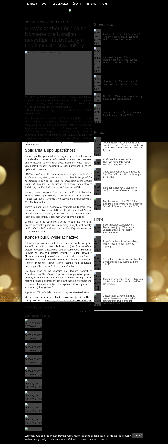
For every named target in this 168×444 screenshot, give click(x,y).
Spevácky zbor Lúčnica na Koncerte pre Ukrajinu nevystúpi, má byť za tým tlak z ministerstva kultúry (58, 302)
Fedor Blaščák (81, 252)
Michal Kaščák (81, 141)
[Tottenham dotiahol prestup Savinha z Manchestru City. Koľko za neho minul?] (97, 262)
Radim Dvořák (59, 252)
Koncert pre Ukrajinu (51, 297)
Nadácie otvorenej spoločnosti (42, 256)
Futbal (91, 4)
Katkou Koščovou (82, 106)
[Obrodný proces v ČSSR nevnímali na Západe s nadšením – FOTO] (97, 113)
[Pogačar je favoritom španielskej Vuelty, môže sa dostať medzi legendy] (97, 244)
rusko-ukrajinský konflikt (76, 297)
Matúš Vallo (67, 266)
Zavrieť (137, 435)
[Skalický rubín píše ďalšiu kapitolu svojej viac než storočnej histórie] (97, 83)
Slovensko (60, 4)
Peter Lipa (70, 103)
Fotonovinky (33, 22)
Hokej (104, 4)
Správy (32, 4)
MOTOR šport (47, 22)
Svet (45, 4)
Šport (77, 4)
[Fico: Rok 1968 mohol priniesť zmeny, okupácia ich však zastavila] (97, 97)
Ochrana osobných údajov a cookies (87, 439)
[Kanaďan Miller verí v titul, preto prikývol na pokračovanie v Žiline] (97, 189)
